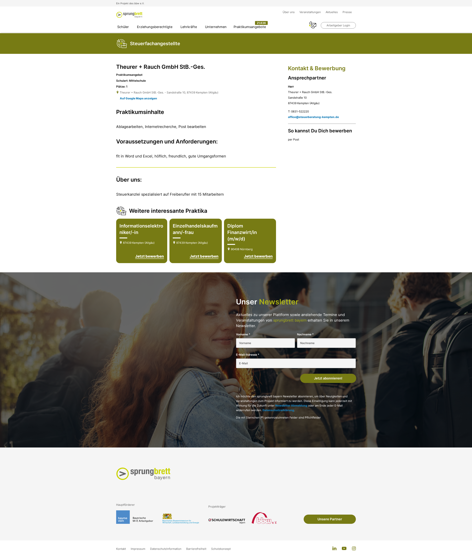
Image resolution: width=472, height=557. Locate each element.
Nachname (305, 334)
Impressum (138, 549)
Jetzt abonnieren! (328, 378)
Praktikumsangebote (250, 27)
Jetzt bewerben (149, 256)
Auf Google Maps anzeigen (138, 98)
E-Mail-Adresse (247, 354)
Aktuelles (332, 12)
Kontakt (121, 549)
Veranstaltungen (310, 12)
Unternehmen (216, 27)
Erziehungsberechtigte (154, 27)
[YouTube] (344, 548)
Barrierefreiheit (196, 549)
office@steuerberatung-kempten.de (313, 117)
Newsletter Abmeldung (291, 405)
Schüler (123, 27)
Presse (347, 12)
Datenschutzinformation (166, 549)
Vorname (243, 334)
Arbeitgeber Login (338, 25)
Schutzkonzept (221, 549)
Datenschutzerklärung (278, 410)
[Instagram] (354, 548)
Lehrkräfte (189, 27)
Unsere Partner (329, 519)
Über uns (289, 12)
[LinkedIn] (334, 548)
